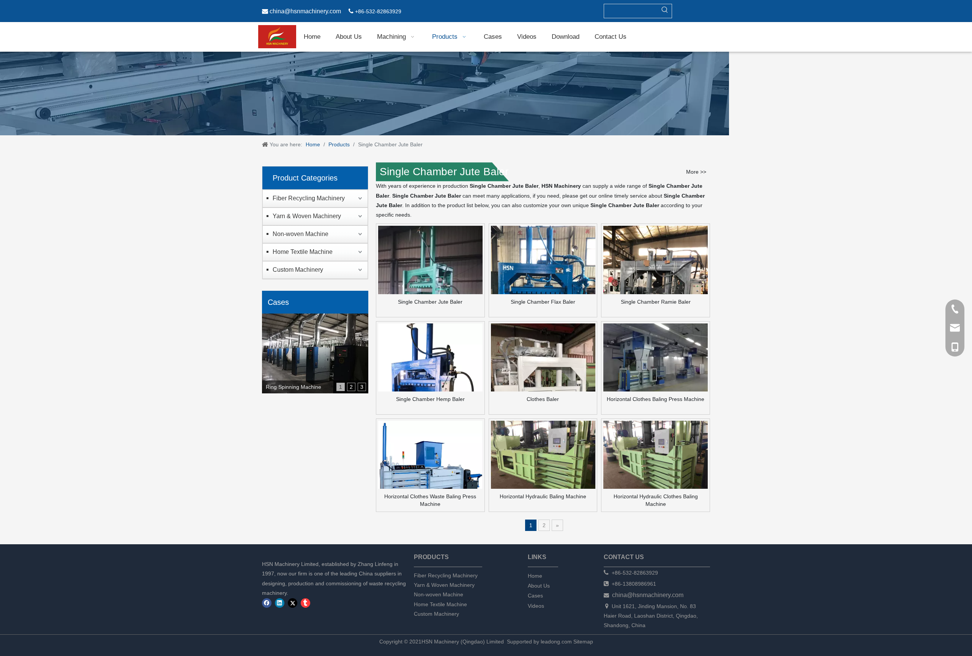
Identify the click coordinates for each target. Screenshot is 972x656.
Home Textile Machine (303, 252)
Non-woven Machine (300, 234)
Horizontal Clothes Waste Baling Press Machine (430, 500)
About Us (539, 586)
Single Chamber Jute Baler (430, 302)
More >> (696, 171)
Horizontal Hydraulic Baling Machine (543, 496)
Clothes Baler (543, 399)
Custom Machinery (298, 269)
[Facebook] (266, 603)
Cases (535, 596)
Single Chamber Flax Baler (543, 302)
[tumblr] (305, 603)
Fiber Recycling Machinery (309, 198)
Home (535, 576)
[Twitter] (292, 603)
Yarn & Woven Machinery (307, 216)
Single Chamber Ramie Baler (656, 302)
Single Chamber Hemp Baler (430, 399)
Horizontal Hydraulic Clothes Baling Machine (656, 500)
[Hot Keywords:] (665, 11)
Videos (536, 606)
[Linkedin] (279, 603)
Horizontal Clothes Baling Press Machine (655, 399)
